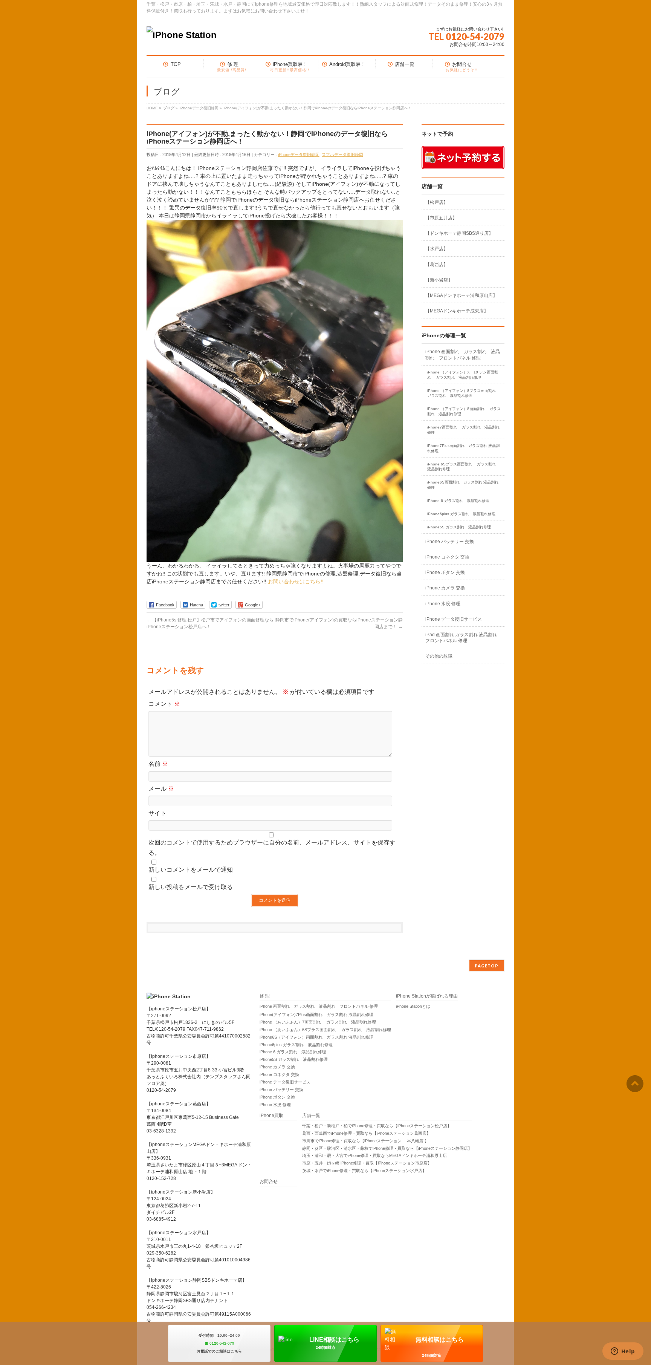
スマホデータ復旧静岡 (342, 154)
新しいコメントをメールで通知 (190, 869)
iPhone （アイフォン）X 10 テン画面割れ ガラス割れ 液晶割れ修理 (462, 375)
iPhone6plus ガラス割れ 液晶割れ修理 (461, 514)
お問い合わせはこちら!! (296, 581)
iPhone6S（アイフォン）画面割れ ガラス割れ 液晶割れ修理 (316, 1037)
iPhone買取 (274, 1115)
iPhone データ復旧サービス (453, 619)
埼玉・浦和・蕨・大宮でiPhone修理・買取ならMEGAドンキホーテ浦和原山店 (374, 1155)
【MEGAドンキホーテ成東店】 (456, 311)
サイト (157, 813)
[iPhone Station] (182, 35)
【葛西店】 (436, 264)
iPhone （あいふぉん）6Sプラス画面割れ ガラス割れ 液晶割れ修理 (325, 1029)
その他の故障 (438, 656)
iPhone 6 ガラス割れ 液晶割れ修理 (458, 501)
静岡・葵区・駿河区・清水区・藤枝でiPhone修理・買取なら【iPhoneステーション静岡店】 (387, 1148)
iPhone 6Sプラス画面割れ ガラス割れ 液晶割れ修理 (463, 466)
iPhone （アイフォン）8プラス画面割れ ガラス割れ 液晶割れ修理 (464, 393)
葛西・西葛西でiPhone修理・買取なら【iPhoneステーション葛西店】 (366, 1133)
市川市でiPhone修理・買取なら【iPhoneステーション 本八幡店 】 (365, 1141)
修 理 (265, 996)
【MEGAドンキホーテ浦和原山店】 (461, 295)
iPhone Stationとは (413, 1006)
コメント (164, 704)
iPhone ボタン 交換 (445, 572)
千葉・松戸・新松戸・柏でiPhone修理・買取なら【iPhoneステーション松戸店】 (376, 1125)
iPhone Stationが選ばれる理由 (427, 996)
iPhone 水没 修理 (442, 603)
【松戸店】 (436, 202)
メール (161, 788)
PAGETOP (486, 965)
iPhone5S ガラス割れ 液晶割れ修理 (459, 527)
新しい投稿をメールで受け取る (190, 887)
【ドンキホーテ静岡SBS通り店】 (459, 233)
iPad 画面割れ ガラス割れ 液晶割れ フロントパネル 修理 (461, 637)
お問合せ (269, 1181)
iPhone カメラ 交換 (445, 588)
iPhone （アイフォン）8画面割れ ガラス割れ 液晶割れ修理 (464, 411)
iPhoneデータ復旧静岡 (298, 154)
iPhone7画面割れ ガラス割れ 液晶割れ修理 (463, 430)
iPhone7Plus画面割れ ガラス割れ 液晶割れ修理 (463, 448)
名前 (158, 764)
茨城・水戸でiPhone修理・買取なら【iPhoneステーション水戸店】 (364, 1170)
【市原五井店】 (441, 217)
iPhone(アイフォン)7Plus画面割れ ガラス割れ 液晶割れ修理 (316, 1014)
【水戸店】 (436, 248)
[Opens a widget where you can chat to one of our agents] (622, 1351)
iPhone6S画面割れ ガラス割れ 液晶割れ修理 (462, 485)
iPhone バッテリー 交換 (449, 541)
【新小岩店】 (438, 280)
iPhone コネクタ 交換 (447, 557)
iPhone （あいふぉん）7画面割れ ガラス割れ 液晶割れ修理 (318, 1022)
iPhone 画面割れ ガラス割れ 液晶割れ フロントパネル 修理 (462, 354)
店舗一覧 (311, 1115)
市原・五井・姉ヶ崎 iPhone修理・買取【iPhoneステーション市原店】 (367, 1163)
